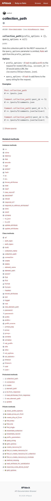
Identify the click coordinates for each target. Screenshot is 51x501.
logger (7, 300)
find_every (10, 421)
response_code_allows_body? (18, 467)
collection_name (11, 251)
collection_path (18, 90)
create (7, 261)
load (6, 186)
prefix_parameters (13, 437)
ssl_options (9, 353)
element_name (10, 267)
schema (8, 215)
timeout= (8, 363)
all (6, 238)
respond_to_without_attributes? (17, 205)
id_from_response (13, 392)
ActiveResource (33, 29)
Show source (10, 128)
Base (42, 29)
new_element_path (12, 307)
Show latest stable (15, 29)
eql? (6, 166)
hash (27, 63)
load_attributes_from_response (18, 395)
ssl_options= (9, 356)
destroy (8, 156)
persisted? (9, 195)
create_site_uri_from (14, 417)
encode (7, 162)
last (6, 297)
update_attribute (11, 225)
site (6, 346)
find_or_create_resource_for (17, 450)
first (6, 280)
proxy (7, 330)
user (6, 366)
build (7, 247)
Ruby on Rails (20, 3)
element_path (10, 270)
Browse (38, 3)
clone (7, 153)
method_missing (13, 460)
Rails (42, 51)
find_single (10, 427)
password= (9, 313)
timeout (8, 360)
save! (7, 212)
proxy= (7, 333)
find (6, 277)
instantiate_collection (14, 431)
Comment (8, 99)
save (6, 209)
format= (8, 287)
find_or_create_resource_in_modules (20, 457)
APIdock (6, 3)
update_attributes (11, 229)
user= (7, 370)
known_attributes (11, 182)
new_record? (9, 192)
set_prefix (9, 343)
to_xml (7, 222)
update (9, 402)
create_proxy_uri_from (15, 414)
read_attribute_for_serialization (18, 464)
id (5, 176)
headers (8, 290)
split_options (11, 444)
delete (7, 264)
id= (6, 179)
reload (7, 199)
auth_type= (9, 244)
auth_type (8, 241)
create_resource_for (14, 447)
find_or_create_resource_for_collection (21, 454)
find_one (10, 424)
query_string (11, 440)
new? (7, 189)
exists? (7, 169)
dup (6, 159)
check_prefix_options (15, 411)
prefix (40, 63)
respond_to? (9, 202)
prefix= (7, 320)
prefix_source (10, 323)
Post (6, 90)
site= (7, 350)
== (6, 149)
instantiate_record (13, 434)
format (7, 284)
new (6, 304)
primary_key (9, 327)
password (8, 310)
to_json (8, 219)
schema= (8, 340)
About (45, 3)
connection (9, 257)
